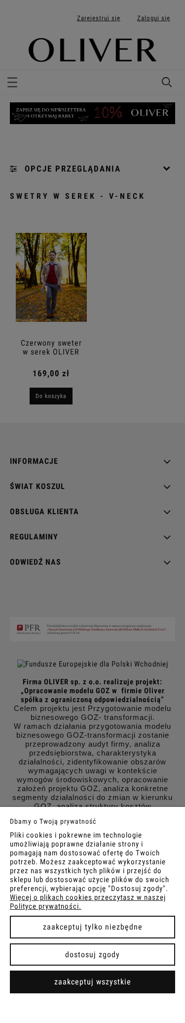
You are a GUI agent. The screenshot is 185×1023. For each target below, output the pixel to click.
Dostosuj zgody (92, 954)
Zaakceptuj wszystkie (92, 981)
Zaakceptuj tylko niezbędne (93, 927)
